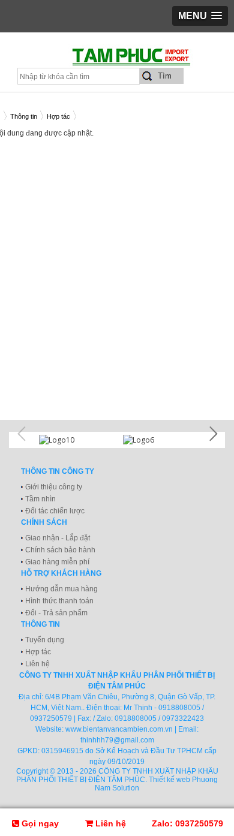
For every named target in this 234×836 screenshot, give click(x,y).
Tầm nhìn (40, 499)
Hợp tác (58, 116)
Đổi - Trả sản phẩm (56, 613)
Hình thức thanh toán (59, 601)
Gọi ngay (39, 823)
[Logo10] (75, 440)
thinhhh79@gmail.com (117, 740)
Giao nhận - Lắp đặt (57, 538)
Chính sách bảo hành (60, 550)
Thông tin (23, 116)
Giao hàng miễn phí (57, 562)
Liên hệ (37, 664)
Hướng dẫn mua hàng (61, 589)
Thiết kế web (169, 779)
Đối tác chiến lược (55, 511)
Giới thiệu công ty (53, 487)
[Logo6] (159, 440)
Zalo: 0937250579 (187, 823)
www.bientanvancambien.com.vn (119, 729)
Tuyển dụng (44, 640)
